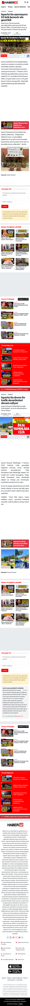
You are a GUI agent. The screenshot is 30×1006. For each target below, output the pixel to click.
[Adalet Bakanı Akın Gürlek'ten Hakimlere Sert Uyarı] (22, 247)
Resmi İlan (19, 980)
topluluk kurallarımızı (16, 211)
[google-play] (15, 971)
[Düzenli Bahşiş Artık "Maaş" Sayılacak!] (7, 262)
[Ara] (25, 2)
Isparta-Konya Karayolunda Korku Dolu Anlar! (21, 240)
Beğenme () (19, 716)
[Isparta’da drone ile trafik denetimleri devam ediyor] (15, 426)
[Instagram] (16, 937)
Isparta (3, 7)
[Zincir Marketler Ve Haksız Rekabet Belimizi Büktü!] (22, 262)
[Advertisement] (15, 104)
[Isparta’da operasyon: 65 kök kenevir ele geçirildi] (15, 45)
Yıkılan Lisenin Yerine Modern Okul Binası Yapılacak (7, 254)
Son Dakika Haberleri (8, 959)
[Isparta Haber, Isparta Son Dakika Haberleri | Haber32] (9, 2)
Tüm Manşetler (21, 953)
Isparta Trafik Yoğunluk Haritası (20, 949)
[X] (10, 937)
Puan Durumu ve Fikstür (6, 954)
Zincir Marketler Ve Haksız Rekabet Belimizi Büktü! (21, 268)
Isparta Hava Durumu (23, 942)
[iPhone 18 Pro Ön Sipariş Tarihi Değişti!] (7, 233)
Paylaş (4, 55)
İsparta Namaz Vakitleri (6, 949)
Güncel (25, 978)
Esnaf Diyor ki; (12, 980)
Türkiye (10, 7)
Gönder (4, 206)
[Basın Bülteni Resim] (15, 159)
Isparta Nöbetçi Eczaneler (6, 943)
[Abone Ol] (28, 56)
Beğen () (11, 716)
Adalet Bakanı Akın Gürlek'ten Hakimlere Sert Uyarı (22, 254)
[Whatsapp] (22, 937)
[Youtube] (19, 937)
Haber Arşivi (21, 959)
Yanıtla (6, 716)
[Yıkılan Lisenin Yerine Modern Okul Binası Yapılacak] (7, 247)
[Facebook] (7, 937)
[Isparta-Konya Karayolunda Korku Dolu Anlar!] (22, 233)
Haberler (3, 11)
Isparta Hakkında (20, 7)
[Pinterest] (13, 937)
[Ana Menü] (27, 2)
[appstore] (15, 966)
